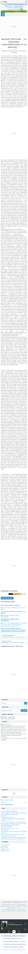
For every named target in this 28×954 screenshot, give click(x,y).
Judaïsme (3, 816)
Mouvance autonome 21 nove (9, 828)
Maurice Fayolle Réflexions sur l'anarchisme (13, 823)
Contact (25, 906)
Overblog (23, 902)
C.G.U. (17, 907)
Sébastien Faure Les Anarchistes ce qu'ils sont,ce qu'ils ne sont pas (13, 835)
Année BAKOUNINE (7, 805)
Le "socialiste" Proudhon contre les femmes (13, 822)
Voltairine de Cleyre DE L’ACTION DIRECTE (13, 839)
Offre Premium (21, 909)
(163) (4, 846)
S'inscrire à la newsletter (7, 598)
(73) (5, 849)
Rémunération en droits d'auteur (9, 909)
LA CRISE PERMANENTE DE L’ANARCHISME (13, 819)
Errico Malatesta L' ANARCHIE (9, 814)
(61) (5, 851)
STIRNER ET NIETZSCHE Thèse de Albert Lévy (14, 837)
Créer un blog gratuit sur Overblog (7, 906)
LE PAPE (3, 820)
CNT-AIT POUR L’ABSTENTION (9, 811)
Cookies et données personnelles (8, 911)
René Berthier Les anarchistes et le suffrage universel (13, 832)
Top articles (19, 906)
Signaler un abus (11, 907)
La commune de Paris (7, 817)
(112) (4, 848)
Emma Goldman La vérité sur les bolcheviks (13, 813)
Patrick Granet (14, 738)
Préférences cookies (21, 911)
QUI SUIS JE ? (4, 830)
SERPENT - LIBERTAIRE (14, 6)
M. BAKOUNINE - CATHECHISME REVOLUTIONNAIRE (10, 825)
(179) (5, 845)
